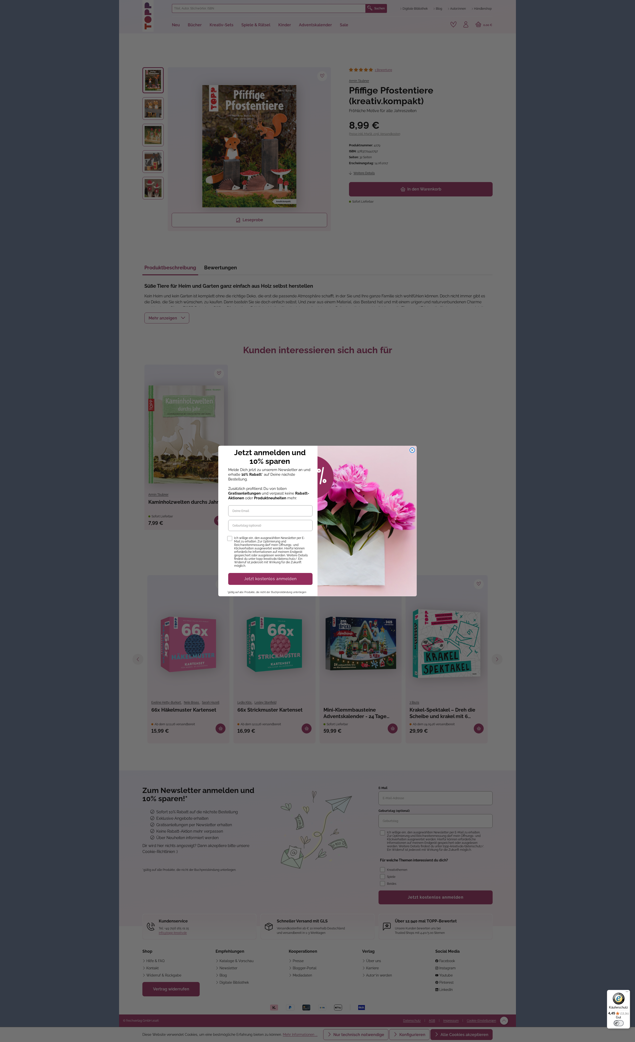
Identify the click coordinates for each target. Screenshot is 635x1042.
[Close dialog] (412, 450)
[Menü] (627, 993)
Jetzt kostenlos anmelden (270, 578)
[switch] (619, 1023)
